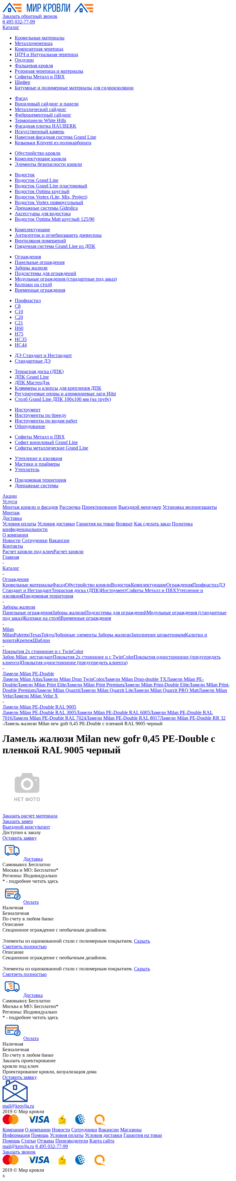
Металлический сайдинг (40, 109)
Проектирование (99, 507)
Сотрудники (35, 540)
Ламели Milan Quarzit (58, 690)
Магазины (131, 1129)
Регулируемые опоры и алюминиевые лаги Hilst (65, 393)
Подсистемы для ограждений (45, 273)
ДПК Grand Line (32, 377)
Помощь (40, 1135)
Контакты (12, 546)
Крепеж (25, 640)
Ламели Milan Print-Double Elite (156, 684)
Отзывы (45, 1140)
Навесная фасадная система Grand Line (55, 137)
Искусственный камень (39, 131)
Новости (11, 540)
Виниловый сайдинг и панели (47, 103)
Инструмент (28, 409)
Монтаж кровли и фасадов (30, 507)
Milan (8, 629)
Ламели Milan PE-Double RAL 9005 (39, 707)
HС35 (21, 339)
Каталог (10, 27)
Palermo (22, 634)
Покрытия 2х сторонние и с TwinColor (42, 651)
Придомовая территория (40, 480)
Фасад (21, 98)
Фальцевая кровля (34, 65)
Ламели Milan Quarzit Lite (106, 690)
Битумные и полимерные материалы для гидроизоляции (74, 87)
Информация (16, 1135)
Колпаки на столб (33, 284)
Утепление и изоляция (38, 458)
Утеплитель (27, 469)
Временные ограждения (40, 290)
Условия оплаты (19, 523)
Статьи (28, 1140)
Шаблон (41, 640)
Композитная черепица (39, 48)
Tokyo (47, 634)
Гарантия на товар (95, 523)
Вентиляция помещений (40, 240)
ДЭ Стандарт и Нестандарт (43, 355)
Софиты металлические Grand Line (51, 448)
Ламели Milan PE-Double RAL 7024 (49, 718)
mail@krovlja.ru (18, 1106)
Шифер (22, 82)
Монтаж (11, 512)
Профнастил (28, 300)
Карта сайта (101, 1140)
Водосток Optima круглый (42, 191)
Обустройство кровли (38, 153)
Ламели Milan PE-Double (28, 673)
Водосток (25, 174)
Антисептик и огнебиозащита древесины (58, 235)
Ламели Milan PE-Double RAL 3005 (39, 712)
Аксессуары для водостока (43, 213)
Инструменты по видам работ (46, 420)
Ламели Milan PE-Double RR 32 (193, 718)
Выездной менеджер (139, 507)
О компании (15, 534)
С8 (18, 306)
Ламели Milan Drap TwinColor (73, 679)
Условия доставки (56, 523)
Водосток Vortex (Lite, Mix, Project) (51, 197)
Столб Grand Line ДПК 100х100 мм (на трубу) (63, 399)
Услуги (9, 501)
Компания (13, 1129)
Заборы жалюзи (31, 267)
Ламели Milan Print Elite (41, 684)
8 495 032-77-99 (18, 21)
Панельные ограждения (40, 262)
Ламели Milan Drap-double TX (135, 679)
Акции (9, 496)
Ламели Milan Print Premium (95, 684)
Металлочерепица (34, 43)
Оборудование (30, 426)
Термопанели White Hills (40, 120)
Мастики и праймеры (37, 464)
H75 (19, 333)
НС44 (21, 345)
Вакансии (59, 540)
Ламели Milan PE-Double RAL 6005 (113, 712)
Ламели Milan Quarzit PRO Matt (166, 690)
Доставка (12, 518)
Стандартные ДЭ (33, 361)
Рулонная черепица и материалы (49, 71)
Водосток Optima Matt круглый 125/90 (54, 219)
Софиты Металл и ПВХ (40, 76)
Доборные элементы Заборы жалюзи (92, 634)
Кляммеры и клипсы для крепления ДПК (58, 388)
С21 (19, 322)
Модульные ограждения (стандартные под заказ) (66, 279)
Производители (71, 1140)
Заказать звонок (19, 1151)
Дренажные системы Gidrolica (46, 208)
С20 (19, 317)
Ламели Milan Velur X (35, 695)
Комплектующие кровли (40, 158)
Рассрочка (70, 507)
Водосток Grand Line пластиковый (51, 185)
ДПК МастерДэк (32, 382)
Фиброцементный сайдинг (43, 114)
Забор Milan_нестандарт (27, 657)
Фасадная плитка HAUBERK (46, 126)
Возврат (124, 523)
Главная (10, 557)
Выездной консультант (26, 826)
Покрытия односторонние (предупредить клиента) (74, 662)
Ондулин (24, 60)
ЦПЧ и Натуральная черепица (46, 54)
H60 (19, 328)
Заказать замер (17, 821)
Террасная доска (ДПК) (39, 371)
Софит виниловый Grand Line (46, 442)
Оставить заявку (19, 838)
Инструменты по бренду (40, 415)
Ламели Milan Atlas (22, 679)
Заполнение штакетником (158, 634)
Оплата (31, 902)
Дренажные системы (36, 485)
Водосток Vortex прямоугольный (49, 202)
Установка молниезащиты (190, 507)
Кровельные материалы (40, 37)
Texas (35, 634)
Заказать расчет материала (29, 815)
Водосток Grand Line (36, 180)
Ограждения (28, 256)
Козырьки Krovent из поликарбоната (53, 142)
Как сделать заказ (152, 523)
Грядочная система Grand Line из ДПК (55, 246)
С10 (19, 311)
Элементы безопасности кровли (48, 164)
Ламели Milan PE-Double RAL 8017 (123, 718)
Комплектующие (32, 229)
